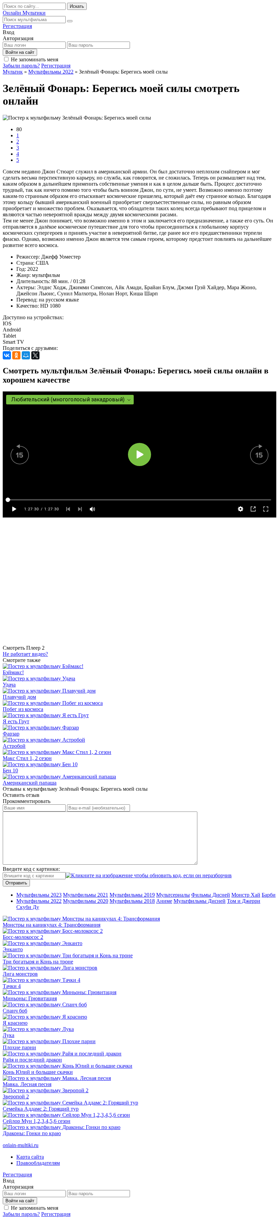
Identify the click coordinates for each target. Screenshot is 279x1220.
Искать (77, 6)
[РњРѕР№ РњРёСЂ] (26, 355)
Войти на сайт (19, 52)
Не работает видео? (25, 654)
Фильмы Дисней (210, 895)
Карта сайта (30, 1157)
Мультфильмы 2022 (39, 901)
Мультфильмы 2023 (39, 895)
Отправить (16, 882)
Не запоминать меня (34, 59)
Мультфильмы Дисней (200, 901)
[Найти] (69, 21)
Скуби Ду (27, 907)
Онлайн (24, 13)
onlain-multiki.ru (20, 1145)
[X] (35, 355)
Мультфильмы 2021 (85, 895)
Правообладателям (38, 1163)
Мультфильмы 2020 (85, 901)
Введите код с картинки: (31, 869)
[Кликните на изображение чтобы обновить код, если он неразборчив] (149, 875)
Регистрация (17, 26)
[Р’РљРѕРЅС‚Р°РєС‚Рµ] (7, 355)
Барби (269, 895)
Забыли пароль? (21, 65)
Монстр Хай (245, 895)
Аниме (164, 901)
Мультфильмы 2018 (132, 901)
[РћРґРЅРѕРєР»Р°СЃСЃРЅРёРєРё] (16, 355)
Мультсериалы (173, 895)
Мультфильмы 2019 (132, 895)
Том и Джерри (243, 901)
